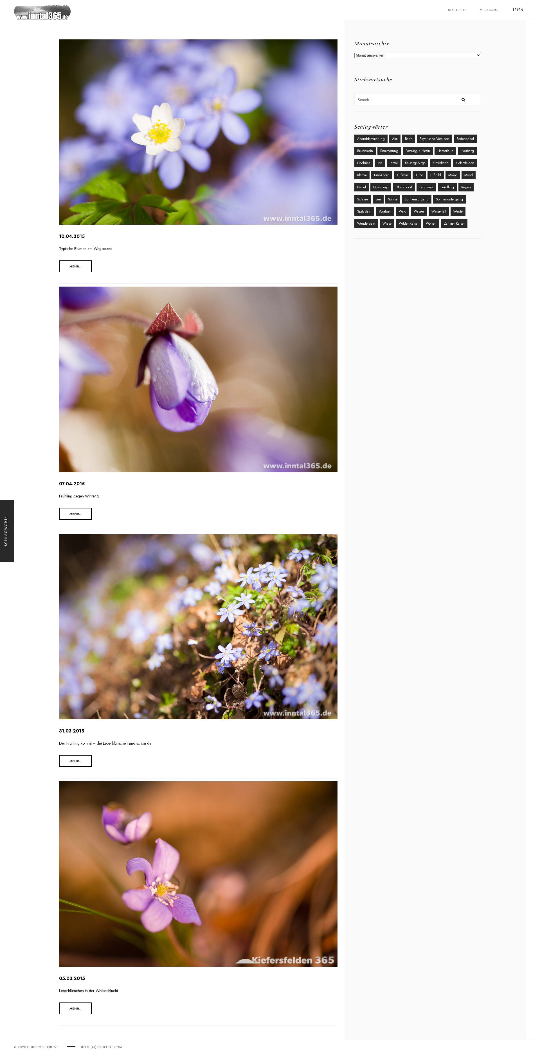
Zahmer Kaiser (454, 223)
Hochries (363, 163)
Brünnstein (365, 150)
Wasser (419, 211)
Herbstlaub (445, 150)
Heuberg (467, 150)
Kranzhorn (381, 175)
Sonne (392, 199)
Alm (395, 138)
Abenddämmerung (371, 138)
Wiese (387, 223)
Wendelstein (366, 223)
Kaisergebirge (415, 163)
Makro (452, 175)
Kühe (419, 175)
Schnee (362, 199)
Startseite (457, 10)
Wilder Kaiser (408, 223)
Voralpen (385, 211)
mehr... (75, 266)
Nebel (361, 187)
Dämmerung (389, 150)
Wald (402, 211)
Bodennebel (465, 138)
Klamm (362, 175)
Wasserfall (438, 211)
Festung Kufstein (418, 150)
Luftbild (435, 175)
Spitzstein (364, 211)
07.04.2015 (72, 484)
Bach (408, 138)
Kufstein (402, 175)
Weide (458, 211)
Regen (466, 187)
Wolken (431, 223)
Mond (468, 175)
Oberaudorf (404, 187)
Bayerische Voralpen (434, 138)
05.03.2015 (72, 978)
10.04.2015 (72, 236)
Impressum (488, 10)
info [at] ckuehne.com (101, 1047)
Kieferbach (440, 163)
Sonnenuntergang (449, 199)
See (378, 199)
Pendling (447, 187)
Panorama (426, 187)
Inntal (394, 163)
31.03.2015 (71, 731)
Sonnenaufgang (417, 199)
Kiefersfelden (465, 163)
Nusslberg (380, 187)
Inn (379, 163)
